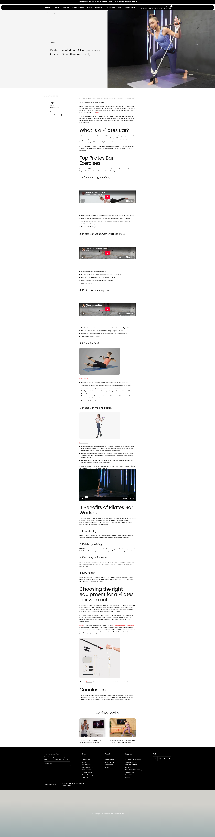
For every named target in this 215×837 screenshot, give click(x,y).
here (97, 112)
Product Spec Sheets (131, 762)
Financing (85, 777)
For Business (99, 7)
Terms (64, 785)
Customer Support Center (133, 759)
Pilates (53, 43)
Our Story (107, 757)
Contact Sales (110, 7)
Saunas (84, 762)
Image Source (83, 378)
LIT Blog (107, 767)
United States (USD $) (50, 784)
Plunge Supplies (86, 764)
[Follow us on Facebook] (155, 758)
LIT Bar (81, 626)
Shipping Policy (129, 772)
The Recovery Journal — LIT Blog (56, 13)
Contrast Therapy (78, 7)
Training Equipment (87, 767)
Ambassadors (109, 764)
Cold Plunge (65, 7)
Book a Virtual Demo (88, 757)
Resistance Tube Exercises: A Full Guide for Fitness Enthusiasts (90, 741)
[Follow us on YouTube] (164, 758)
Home (45, 13)
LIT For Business (109, 762)
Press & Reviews (109, 759)
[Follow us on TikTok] (169, 758)
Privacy (69, 785)
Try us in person (130, 7)
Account (127, 777)
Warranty (128, 767)
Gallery (120, 7)
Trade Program (86, 770)
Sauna (57, 7)
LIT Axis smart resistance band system (123, 626)
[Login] (167, 6)
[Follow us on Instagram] (159, 758)
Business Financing (87, 775)
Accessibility (128, 775)
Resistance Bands (55, 107)
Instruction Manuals (131, 764)
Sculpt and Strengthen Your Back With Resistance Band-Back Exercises (122, 741)
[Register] (68, 763)
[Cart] (170, 6)
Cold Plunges (86, 759)
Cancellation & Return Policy (133, 770)
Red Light (89, 7)
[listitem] (54, 115)
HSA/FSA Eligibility (87, 772)
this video (89, 682)
